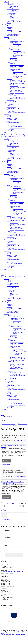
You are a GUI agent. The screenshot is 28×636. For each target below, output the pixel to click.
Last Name (7, 537)
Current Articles (6, 424)
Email (6, 545)
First (8, 503)
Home (2, 416)
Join (14, 555)
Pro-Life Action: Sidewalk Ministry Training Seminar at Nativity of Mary (12, 472)
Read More (6, 460)
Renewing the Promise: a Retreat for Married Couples (13, 436)
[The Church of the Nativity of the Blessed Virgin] (13, 135)
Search (14, 425)
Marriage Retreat (5, 464)
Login (2, 275)
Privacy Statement (13, 631)
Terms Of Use (21, 631)
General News (21, 440)
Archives (13, 424)
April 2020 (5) (4, 510)
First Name (7, 530)
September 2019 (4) (8, 519)
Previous (12, 503)
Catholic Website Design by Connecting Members (13, 634)
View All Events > (4, 608)
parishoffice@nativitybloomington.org (13, 571)
